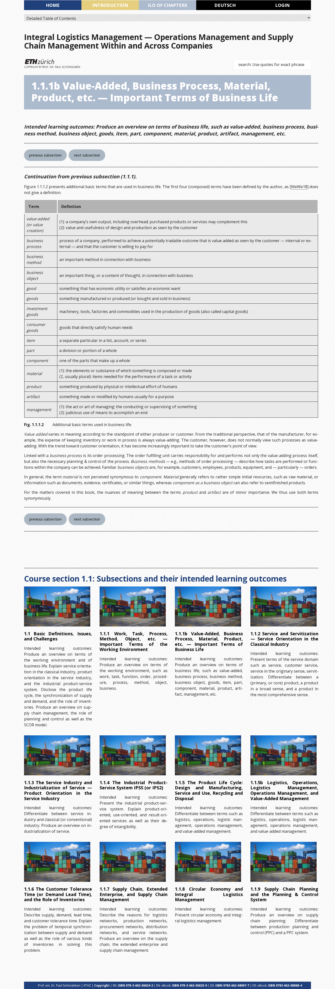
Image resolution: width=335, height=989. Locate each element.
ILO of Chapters (167, 5)
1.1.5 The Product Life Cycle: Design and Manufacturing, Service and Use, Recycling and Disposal (209, 790)
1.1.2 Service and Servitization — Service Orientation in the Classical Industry (284, 639)
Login (282, 5)
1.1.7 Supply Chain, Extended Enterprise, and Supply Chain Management (134, 894)
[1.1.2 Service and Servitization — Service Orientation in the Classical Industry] (283, 606)
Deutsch (225, 5)
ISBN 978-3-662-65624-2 (135, 985)
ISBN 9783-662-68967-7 (232, 985)
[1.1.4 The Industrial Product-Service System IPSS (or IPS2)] (133, 755)
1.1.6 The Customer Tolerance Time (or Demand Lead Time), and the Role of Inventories (58, 894)
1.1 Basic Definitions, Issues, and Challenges (58, 636)
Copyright (102, 985)
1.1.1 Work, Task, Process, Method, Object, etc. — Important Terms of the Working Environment (134, 641)
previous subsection (45, 155)
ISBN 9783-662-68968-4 (285, 985)
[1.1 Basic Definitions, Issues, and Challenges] (57, 606)
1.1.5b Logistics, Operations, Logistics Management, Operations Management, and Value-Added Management (284, 790)
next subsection (87, 155)
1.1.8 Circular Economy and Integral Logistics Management (209, 894)
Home (53, 5)
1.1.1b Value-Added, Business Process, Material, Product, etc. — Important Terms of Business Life (209, 641)
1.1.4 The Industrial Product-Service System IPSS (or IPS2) (134, 785)
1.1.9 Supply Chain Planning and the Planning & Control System (284, 894)
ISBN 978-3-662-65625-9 (189, 985)
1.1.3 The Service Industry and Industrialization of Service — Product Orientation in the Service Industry (58, 790)
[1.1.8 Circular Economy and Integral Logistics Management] (208, 862)
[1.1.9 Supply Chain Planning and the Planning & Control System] (283, 862)
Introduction (110, 5)
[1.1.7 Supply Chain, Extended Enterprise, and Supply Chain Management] (133, 862)
